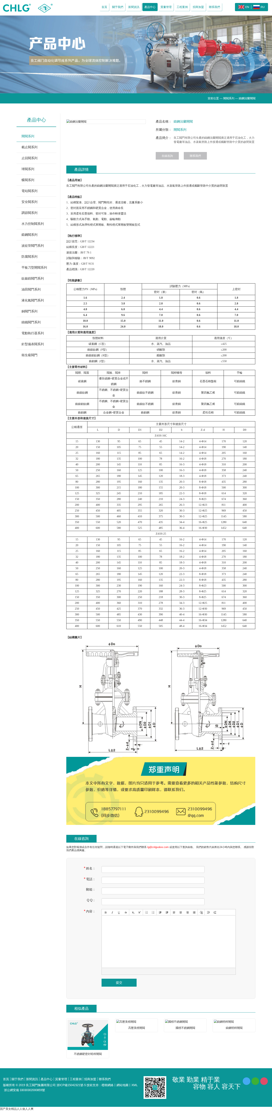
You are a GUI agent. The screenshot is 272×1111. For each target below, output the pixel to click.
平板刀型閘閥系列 (34, 267)
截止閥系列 (29, 147)
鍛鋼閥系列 (29, 234)
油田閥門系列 (31, 289)
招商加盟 (198, 7)
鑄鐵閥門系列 (31, 322)
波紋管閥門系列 (33, 245)
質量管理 (166, 7)
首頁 (104, 7)
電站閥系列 (29, 191)
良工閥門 (71, 185)
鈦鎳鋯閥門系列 (33, 278)
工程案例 (182, 7)
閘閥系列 (228, 98)
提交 (119, 982)
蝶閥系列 (28, 180)
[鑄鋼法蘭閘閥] (106, 122)
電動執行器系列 (33, 333)
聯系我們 (214, 7)
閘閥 (111, 185)
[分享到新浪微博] (264, 1081)
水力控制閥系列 (33, 223)
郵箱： (91, 889)
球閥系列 (28, 169)
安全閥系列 (29, 202)
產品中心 (150, 7)
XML (134, 1085)
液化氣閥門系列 (33, 300)
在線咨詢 (167, 155)
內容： (90, 911)
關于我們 (117, 7)
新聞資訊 (133, 7)
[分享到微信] (255, 1081)
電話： (90, 879)
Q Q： (91, 900)
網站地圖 (122, 1085)
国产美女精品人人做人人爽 (16, 1108)
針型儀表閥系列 (33, 344)
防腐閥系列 (29, 256)
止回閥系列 (29, 158)
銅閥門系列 (29, 311)
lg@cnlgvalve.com (158, 847)
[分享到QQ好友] (246, 1081)
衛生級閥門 (29, 355)
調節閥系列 (29, 212)
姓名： (90, 868)
